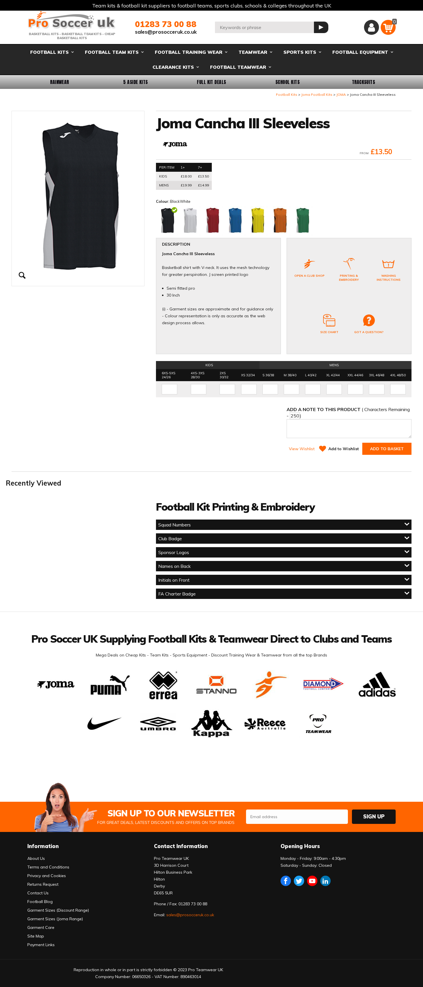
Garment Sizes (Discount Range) (58, 910)
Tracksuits (363, 82)
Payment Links (41, 944)
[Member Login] (371, 27)
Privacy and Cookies (46, 875)
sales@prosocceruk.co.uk (166, 31)
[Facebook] (286, 881)
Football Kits (286, 94)
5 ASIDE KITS (135, 82)
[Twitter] (299, 881)
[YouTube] (312, 881)
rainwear (59, 82)
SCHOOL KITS (287, 82)
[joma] (175, 145)
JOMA (341, 94)
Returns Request (42, 884)
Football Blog (40, 901)
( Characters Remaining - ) (348, 412)
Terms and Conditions (48, 867)
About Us (36, 858)
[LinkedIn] (325, 881)
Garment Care (40, 927)
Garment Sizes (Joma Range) (55, 918)
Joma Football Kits (316, 94)
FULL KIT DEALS (211, 82)
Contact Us (38, 893)
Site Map (35, 936)
